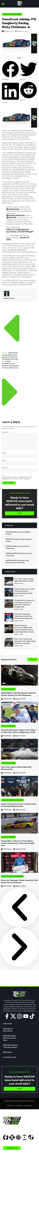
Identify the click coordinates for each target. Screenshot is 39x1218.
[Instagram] (19, 1016)
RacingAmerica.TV (10, 1197)
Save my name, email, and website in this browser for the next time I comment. (17, 478)
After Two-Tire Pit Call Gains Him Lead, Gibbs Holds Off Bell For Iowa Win (24, 641)
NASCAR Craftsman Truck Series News (12, 800)
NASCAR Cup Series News (12, 14)
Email (4, 460)
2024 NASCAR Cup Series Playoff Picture (18, 533)
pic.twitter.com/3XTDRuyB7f (20, 232)
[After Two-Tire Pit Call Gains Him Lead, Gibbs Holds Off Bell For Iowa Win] (8, 642)
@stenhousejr (12, 209)
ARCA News (7, 1052)
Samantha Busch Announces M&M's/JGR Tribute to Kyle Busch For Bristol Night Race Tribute (24, 629)
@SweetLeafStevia (15, 215)
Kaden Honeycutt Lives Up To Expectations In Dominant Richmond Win (24, 591)
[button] (3, 4)
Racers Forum (8, 1212)
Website (5, 468)
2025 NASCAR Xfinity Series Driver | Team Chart (19, 554)
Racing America (9, 1193)
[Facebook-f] (7, 1016)
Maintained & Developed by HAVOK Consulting (19, 1103)
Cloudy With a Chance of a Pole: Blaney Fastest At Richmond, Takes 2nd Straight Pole (24, 604)
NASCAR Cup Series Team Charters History (19, 540)
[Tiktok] (32, 1016)
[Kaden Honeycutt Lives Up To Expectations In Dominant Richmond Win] (8, 592)
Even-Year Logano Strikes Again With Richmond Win (24, 580)
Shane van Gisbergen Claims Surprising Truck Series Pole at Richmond (23, 616)
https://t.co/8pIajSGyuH (17, 229)
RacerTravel (7, 1207)
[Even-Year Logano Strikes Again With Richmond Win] (8, 581)
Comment (6, 432)
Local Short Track (9, 1057)
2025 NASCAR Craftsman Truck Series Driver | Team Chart (17, 562)
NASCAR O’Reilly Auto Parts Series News (9, 1038)
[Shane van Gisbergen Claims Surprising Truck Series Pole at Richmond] (8, 617)
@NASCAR (11, 217)
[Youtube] (25, 1016)
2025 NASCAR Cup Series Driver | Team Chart (18, 547)
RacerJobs (7, 1202)
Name (4, 453)
